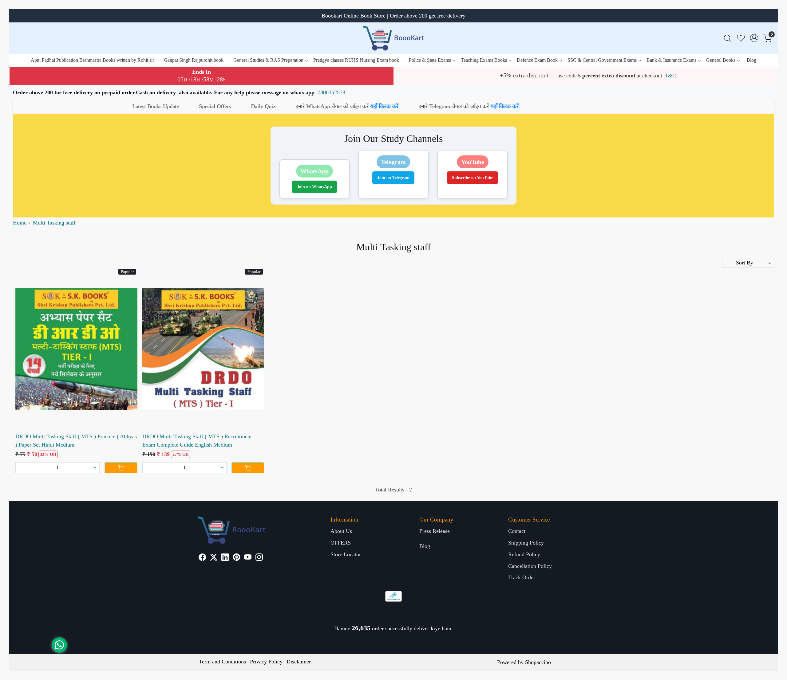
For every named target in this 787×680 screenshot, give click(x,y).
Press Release (434, 531)
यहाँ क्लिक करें (311, 106)
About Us (341, 531)
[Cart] (121, 467)
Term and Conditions (222, 662)
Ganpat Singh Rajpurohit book (193, 60)
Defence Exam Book (537, 60)
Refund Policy (524, 554)
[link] (727, 38)
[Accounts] (754, 38)
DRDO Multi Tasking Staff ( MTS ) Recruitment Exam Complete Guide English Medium (197, 440)
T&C (670, 75)
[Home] (393, 38)
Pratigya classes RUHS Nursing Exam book (356, 60)
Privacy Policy (266, 662)
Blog (751, 60)
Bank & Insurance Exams (671, 60)
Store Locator (345, 554)
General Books (720, 60)
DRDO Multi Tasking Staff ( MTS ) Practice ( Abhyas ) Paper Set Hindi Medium (76, 440)
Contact (516, 531)
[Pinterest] (236, 558)
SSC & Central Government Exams (602, 60)
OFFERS (340, 543)
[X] (214, 558)
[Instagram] (259, 558)
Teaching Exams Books (484, 60)
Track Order (521, 577)
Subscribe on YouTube (472, 177)
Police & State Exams (430, 60)
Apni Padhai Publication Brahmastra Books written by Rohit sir (92, 60)
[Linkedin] (225, 558)
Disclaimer (299, 662)
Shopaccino (538, 662)
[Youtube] (248, 558)
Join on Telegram (393, 177)
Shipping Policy (526, 543)
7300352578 (331, 92)
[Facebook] (202, 558)
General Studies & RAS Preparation (268, 60)
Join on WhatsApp (314, 187)
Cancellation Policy (530, 566)
